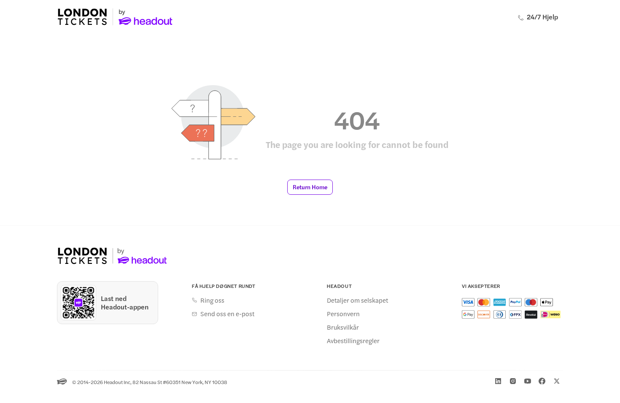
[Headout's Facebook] (542, 381)
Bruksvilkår (343, 327)
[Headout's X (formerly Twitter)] (556, 381)
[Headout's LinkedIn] (498, 381)
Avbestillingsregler (353, 340)
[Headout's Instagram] (512, 381)
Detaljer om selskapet (357, 300)
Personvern (343, 313)
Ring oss (212, 300)
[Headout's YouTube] (527, 381)
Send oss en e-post (227, 313)
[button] (310, 187)
